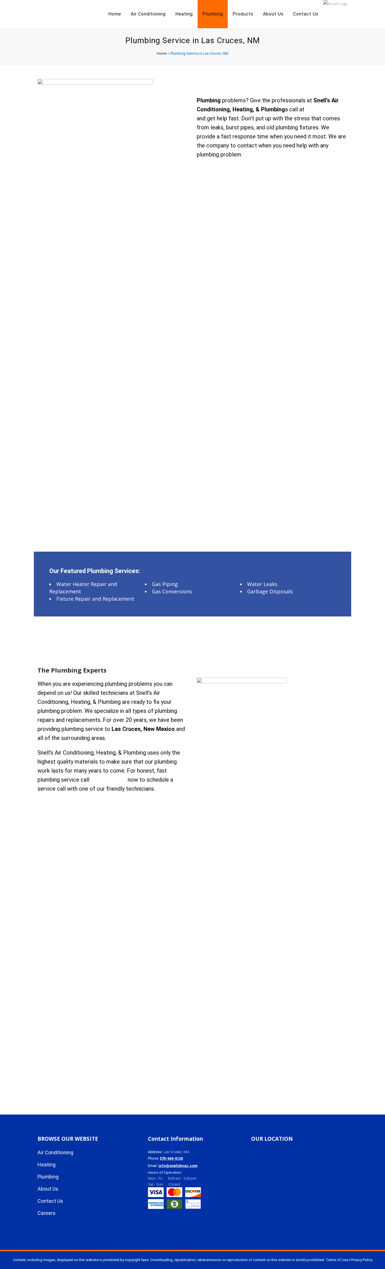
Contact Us (50, 1201)
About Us (47, 1189)
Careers (46, 1213)
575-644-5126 (108, 779)
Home (162, 53)
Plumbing (48, 1177)
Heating (46, 1165)
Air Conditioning (55, 1152)
